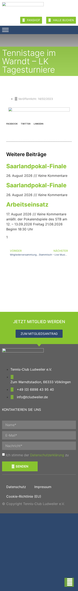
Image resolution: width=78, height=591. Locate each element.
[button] (12, 123)
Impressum (42, 487)
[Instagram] (67, 29)
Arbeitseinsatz (27, 204)
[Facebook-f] (74, 29)
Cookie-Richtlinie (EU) (23, 496)
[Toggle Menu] (5, 30)
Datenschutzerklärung (47, 455)
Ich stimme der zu (37, 455)
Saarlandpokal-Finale (36, 166)
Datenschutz (16, 487)
